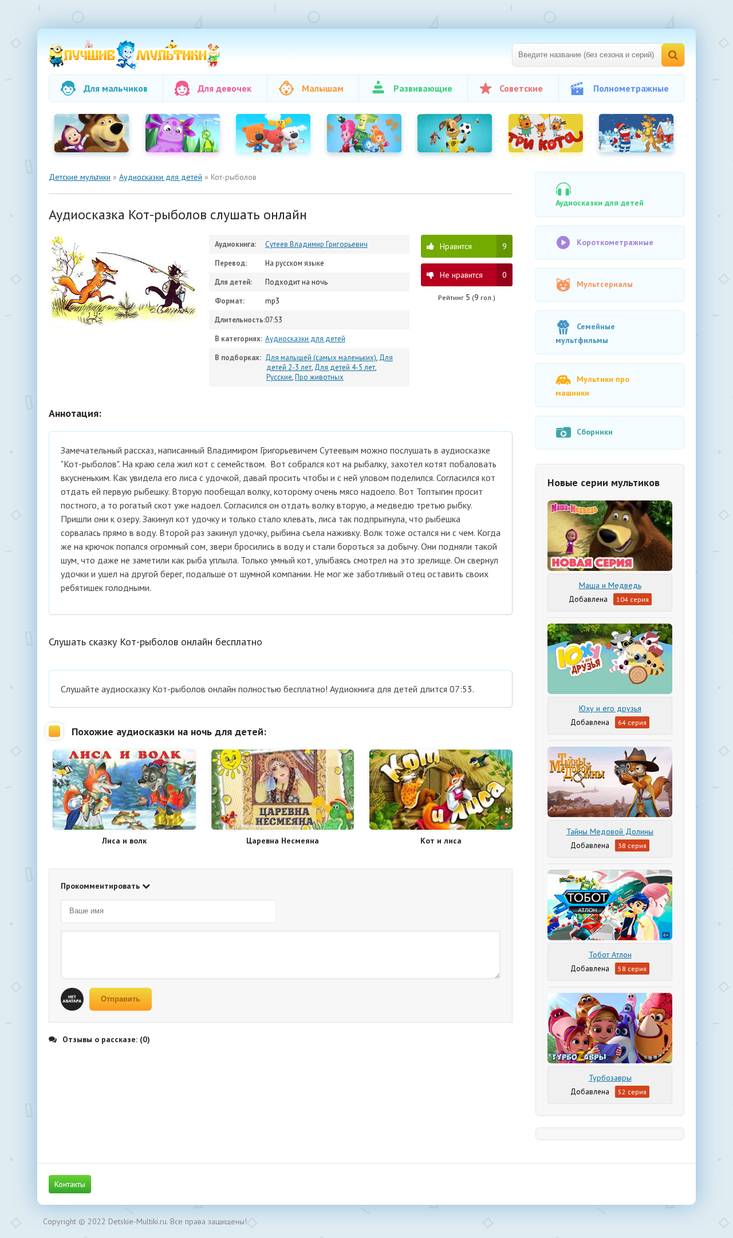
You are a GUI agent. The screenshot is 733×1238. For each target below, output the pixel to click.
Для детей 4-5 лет (344, 367)
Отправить (120, 999)
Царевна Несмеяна (282, 840)
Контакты (69, 1184)
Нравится (473, 246)
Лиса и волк (124, 840)
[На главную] (134, 54)
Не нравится (473, 275)
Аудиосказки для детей (305, 339)
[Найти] (672, 55)
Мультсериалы (605, 284)
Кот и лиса (441, 840)
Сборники (595, 432)
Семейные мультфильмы (585, 333)
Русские (279, 377)
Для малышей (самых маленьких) (320, 357)
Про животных (319, 377)
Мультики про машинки (592, 386)
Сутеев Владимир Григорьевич (316, 244)
